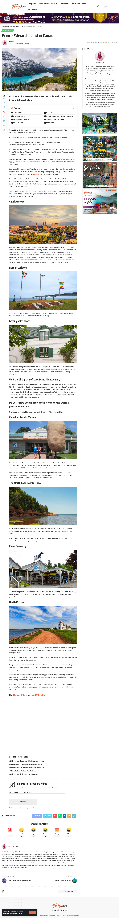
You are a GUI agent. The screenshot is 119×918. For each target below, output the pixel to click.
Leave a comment (68, 891)
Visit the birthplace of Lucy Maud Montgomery (60, 116)
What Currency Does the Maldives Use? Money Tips (27, 767)
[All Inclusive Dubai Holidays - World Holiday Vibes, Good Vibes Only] (100, 175)
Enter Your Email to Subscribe (20, 792)
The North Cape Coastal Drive (55, 119)
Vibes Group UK (45, 915)
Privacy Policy (7, 913)
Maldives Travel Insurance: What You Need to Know (27, 761)
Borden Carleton (51, 113)
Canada (36, 174)
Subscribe (23, 802)
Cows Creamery (18, 122)
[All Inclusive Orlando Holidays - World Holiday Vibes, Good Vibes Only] (100, 201)
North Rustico (50, 122)
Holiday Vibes (19, 694)
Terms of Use (18, 913)
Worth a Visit (7, 30)
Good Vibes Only (38, 694)
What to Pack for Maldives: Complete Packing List (26, 764)
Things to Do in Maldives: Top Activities (23, 771)
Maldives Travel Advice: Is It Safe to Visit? (24, 774)
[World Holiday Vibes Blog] (59, 905)
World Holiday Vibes (73, 915)
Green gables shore (19, 116)
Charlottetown (17, 112)
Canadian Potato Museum (21, 119)
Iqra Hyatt (12, 41)
